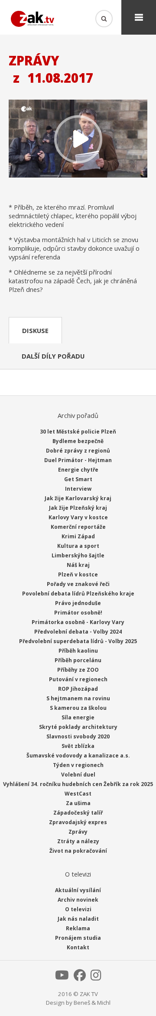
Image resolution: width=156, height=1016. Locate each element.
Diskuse (35, 330)
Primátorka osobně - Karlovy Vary (78, 622)
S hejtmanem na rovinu (78, 698)
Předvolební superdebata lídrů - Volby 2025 (78, 641)
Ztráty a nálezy (78, 841)
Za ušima (78, 803)
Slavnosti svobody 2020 (78, 736)
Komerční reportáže (78, 527)
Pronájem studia (78, 938)
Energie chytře (78, 469)
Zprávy (78, 831)
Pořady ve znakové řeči (78, 584)
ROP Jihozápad (78, 688)
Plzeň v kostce (78, 574)
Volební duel (78, 774)
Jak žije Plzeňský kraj (78, 507)
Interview (78, 488)
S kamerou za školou (78, 708)
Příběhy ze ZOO (78, 669)
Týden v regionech (78, 765)
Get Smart (78, 479)
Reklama (78, 928)
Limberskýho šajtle (78, 555)
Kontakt (78, 947)
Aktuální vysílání (78, 890)
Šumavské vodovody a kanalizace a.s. (78, 755)
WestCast (78, 793)
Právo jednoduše (78, 603)
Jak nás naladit (78, 918)
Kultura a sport (78, 546)
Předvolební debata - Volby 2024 (78, 631)
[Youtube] (62, 977)
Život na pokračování (78, 850)
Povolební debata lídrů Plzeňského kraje (78, 593)
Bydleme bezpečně (78, 441)
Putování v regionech (78, 679)
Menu (138, 17)
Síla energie (78, 717)
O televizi (78, 909)
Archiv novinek (78, 899)
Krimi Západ (78, 536)
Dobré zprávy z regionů (78, 450)
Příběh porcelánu (78, 660)
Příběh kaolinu (78, 650)
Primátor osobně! (78, 612)
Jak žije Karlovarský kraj (78, 498)
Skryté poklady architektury (78, 727)
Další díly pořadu (53, 356)
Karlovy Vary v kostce (78, 517)
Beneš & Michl (92, 1002)
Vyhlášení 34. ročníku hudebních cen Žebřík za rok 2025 (78, 784)
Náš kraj (78, 565)
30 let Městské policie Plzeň (78, 431)
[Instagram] (96, 977)
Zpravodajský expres (78, 822)
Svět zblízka (78, 746)
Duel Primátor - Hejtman (78, 460)
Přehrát (78, 139)
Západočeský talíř (78, 812)
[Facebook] (80, 977)
